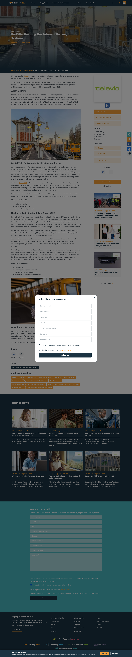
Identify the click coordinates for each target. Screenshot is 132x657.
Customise (115, 653)
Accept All (104, 653)
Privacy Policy (66, 350)
